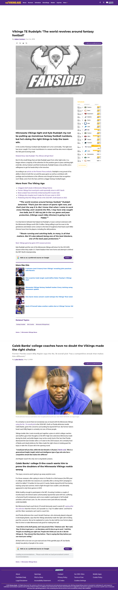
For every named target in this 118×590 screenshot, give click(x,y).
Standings (46, 2)
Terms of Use (78, 577)
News (24, 2)
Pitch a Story (38, 577)
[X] (103, 2)
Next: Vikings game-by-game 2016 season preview (33, 243)
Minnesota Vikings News (42, 324)
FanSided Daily (21, 577)
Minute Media (13, 585)
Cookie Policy (97, 577)
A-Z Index (61, 580)
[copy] (26, 43)
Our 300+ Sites (79, 574)
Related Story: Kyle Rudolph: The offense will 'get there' (35, 156)
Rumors (30, 2)
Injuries (59, 2)
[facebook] (100, 2)
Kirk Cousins (30, 324)
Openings (37, 574)
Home (18, 332)
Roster (53, 2)
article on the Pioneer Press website (39, 171)
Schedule (38, 2)
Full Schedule (82, 165)
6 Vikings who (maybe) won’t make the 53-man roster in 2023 (39, 195)
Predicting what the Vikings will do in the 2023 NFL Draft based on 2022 (42, 198)
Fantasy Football (20, 324)
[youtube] (107, 2)
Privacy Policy (62, 577)
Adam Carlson (19, 39)
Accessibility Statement (42, 580)
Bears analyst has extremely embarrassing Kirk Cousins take (39, 193)
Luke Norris (18, 359)
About (18, 574)
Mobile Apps (97, 574)
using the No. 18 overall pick (25, 424)
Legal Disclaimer (21, 580)
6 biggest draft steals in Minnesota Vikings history (35, 188)
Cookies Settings (80, 580)
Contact (60, 574)
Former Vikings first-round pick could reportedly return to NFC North (41, 190)
